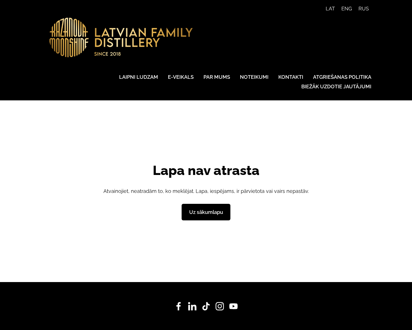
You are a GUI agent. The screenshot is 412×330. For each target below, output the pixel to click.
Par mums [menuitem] (216, 77)
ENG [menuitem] (346, 8)
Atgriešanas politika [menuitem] (342, 77)
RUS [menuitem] (363, 8)
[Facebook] (178, 306)
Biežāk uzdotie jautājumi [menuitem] (336, 86)
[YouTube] (233, 306)
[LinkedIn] (192, 306)
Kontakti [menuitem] (290, 77)
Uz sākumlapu (206, 212)
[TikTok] (206, 306)
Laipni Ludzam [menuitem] (138, 77)
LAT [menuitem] (330, 8)
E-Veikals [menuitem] (181, 77)
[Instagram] (220, 306)
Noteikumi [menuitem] (254, 77)
